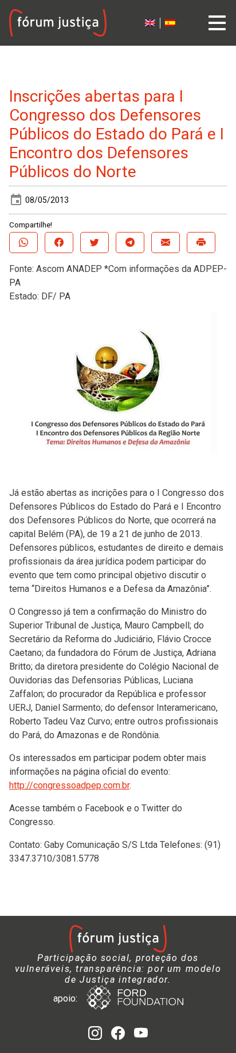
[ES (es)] (170, 23)
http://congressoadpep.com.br (69, 785)
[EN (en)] (150, 23)
